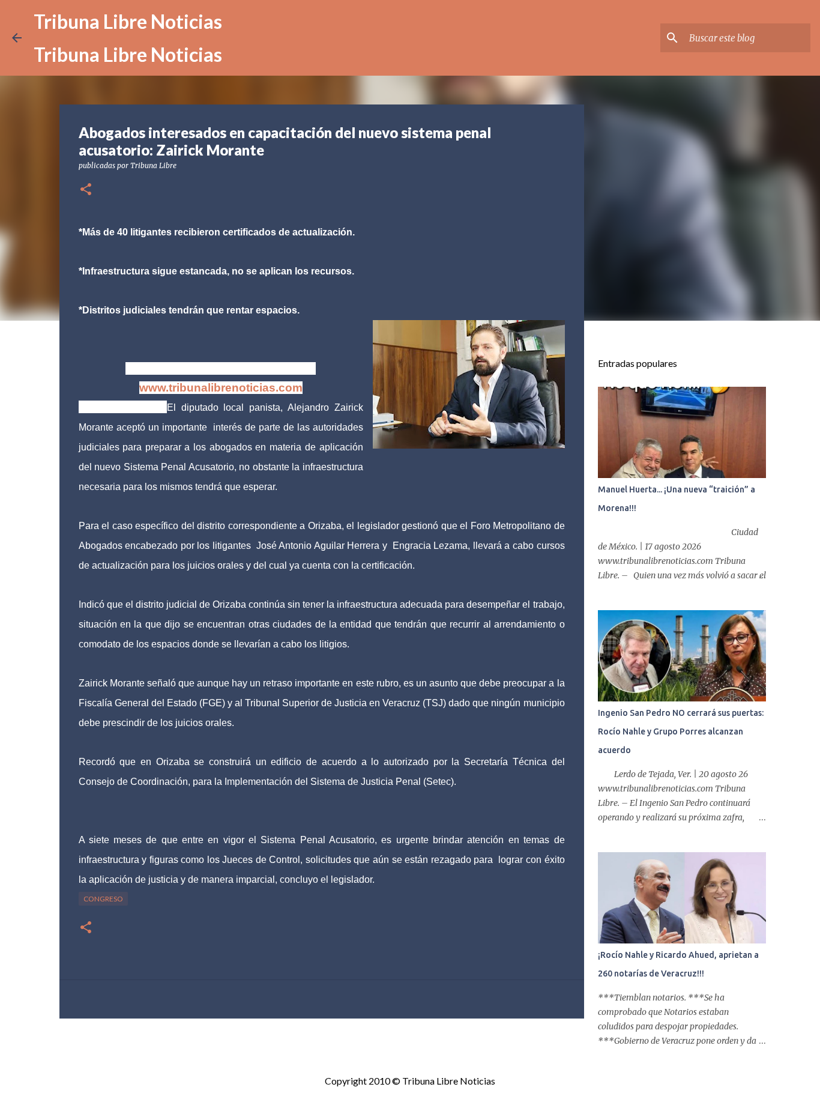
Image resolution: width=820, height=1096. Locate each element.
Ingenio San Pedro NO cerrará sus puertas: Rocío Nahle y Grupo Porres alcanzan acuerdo (681, 731)
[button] (86, 190)
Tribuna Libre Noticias (128, 21)
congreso (103, 898)
